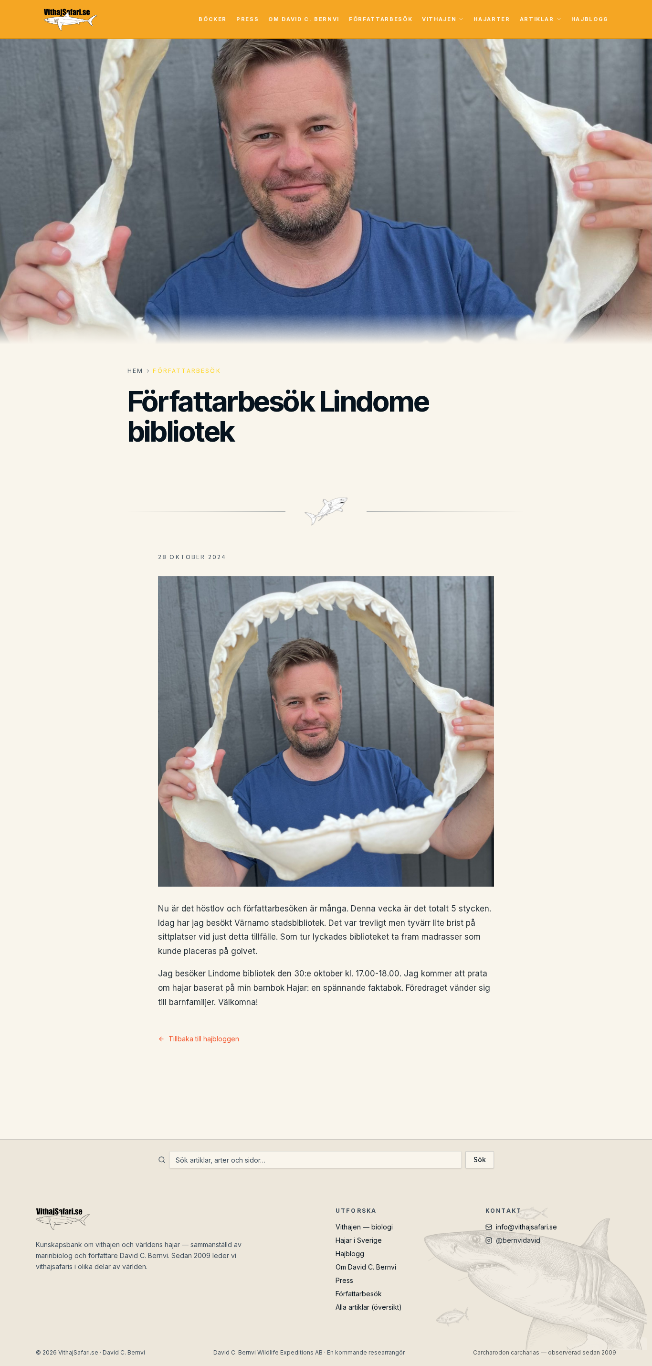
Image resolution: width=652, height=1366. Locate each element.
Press (247, 19)
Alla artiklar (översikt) (369, 1307)
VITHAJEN (439, 19)
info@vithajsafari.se (526, 1227)
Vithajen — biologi (364, 1227)
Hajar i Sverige (359, 1240)
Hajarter (491, 19)
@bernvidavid (518, 1240)
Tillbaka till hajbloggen (203, 1039)
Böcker (213, 19)
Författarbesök (380, 19)
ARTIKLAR (537, 19)
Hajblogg (590, 19)
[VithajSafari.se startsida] (70, 19)
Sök (479, 1159)
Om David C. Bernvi (303, 19)
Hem (135, 370)
